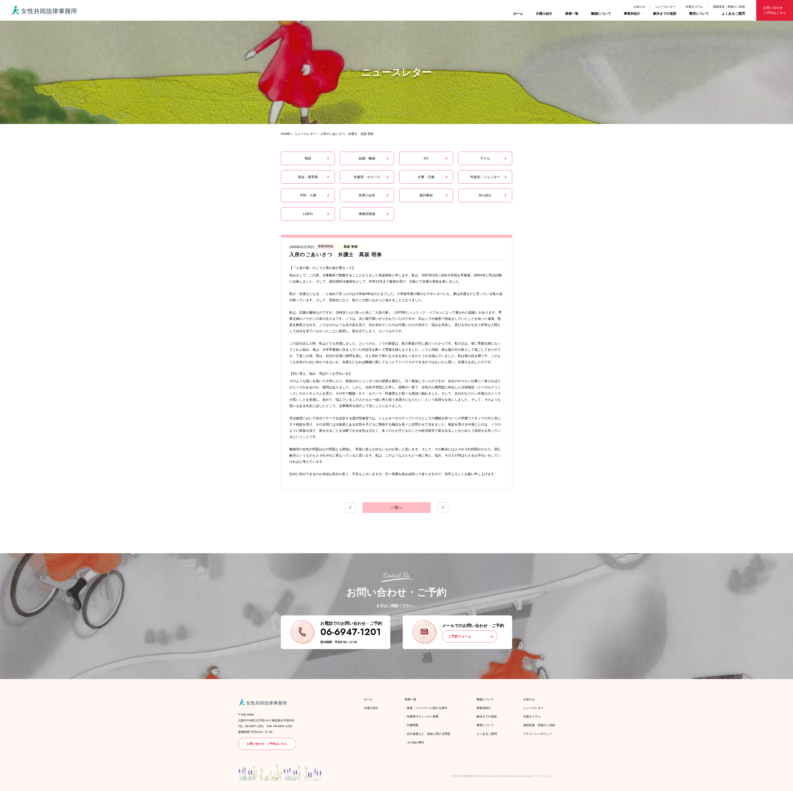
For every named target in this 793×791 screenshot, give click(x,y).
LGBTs (308, 214)
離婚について (601, 13)
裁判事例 (426, 195)
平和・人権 (308, 195)
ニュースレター (665, 6)
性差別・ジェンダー (485, 177)
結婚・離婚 (367, 158)
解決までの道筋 (664, 13)
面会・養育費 (308, 177)
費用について (699, 13)
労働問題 (412, 725)
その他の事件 (415, 742)
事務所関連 (367, 214)
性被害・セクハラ (367, 177)
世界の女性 (367, 195)
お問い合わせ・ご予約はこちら (774, 10)
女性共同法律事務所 (463, 776)
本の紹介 (485, 195)
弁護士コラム (694, 6)
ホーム (518, 13)
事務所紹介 (632, 13)
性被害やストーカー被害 (423, 716)
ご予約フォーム (459, 636)
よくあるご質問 (733, 13)
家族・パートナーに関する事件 (427, 708)
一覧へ (396, 507)
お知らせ (639, 6)
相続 (308, 158)
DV (426, 158)
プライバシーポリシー (537, 733)
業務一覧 (571, 13)
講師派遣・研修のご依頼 (729, 6)
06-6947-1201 (350, 632)
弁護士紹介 (544, 13)
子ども (485, 158)
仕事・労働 (426, 177)
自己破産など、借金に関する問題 (428, 733)
